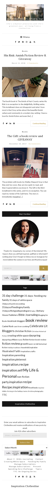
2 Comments (33, 63)
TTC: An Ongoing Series (25, 471)
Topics (39, 469)
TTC (4, 394)
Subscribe (25, 442)
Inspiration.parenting (13, 355)
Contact (39, 459)
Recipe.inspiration (15, 387)
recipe (27, 382)
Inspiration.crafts (28, 351)
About (9, 459)
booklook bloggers (16, 321)
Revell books (33, 388)
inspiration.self (12, 370)
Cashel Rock (7, 326)
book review (36, 320)
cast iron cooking (21, 326)
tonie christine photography (33, 391)
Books (25, 51)
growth (24, 343)
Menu (26, 37)
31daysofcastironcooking (13, 304)
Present (37, 466)
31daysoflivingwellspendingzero (16, 311)
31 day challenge (13, 295)
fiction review (11, 343)
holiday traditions (14, 347)
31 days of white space (20, 300)
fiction (26, 339)
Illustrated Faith (11, 351)
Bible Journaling (28, 314)
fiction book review (37, 339)
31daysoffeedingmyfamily (16, 307)
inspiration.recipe (15, 364)
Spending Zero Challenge (20, 469)
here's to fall (33, 344)
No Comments (35, 144)
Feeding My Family (37, 461)
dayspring (34, 335)
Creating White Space (14, 461)
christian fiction (23, 331)
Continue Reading (39, 123)
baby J (34, 311)
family (20, 340)
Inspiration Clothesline (25, 404)
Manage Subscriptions (25, 464)
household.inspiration (29, 347)
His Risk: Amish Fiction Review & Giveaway (25, 57)
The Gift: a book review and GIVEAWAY (25, 137)
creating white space (18, 335)
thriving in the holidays (15, 391)
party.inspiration (12, 382)
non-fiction (23, 376)
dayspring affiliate (10, 339)
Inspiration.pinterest (14, 359)
